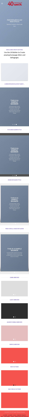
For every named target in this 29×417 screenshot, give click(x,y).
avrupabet (10, 415)
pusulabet (5, 415)
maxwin (12, 416)
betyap (14, 415)
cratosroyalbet (7, 416)
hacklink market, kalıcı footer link (21, 416)
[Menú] (2, 3)
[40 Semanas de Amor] (15, 3)
